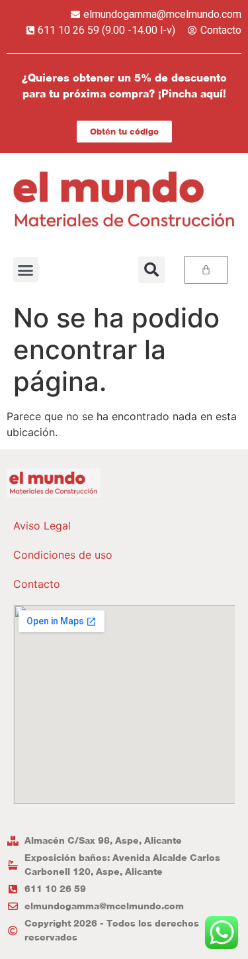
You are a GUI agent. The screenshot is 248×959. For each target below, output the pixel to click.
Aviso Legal (42, 525)
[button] (25, 269)
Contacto (36, 584)
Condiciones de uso (62, 554)
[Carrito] (206, 270)
